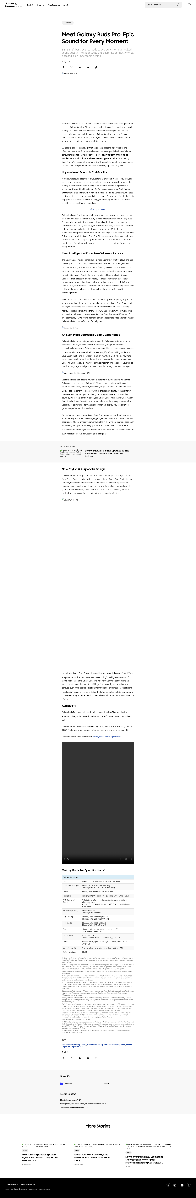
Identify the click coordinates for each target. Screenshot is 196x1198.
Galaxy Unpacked (118, 1045)
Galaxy (83, 1045)
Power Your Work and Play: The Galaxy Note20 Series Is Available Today (92, 1157)
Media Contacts (28, 1184)
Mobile (129, 1045)
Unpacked (66, 1047)
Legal (16, 1189)
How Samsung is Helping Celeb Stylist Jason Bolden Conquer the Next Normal (40, 1157)
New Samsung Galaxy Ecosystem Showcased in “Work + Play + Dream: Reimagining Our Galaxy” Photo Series (144, 1159)
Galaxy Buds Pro (104, 1045)
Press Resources (54, 5)
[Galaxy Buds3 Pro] (98, 209)
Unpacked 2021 (77, 1047)
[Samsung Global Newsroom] (189, 5)
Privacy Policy (9, 1189)
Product (30, 5)
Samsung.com (11, 1184)
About (66, 5)
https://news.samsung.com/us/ (107, 737)
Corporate (40, 5)
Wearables (68, 22)
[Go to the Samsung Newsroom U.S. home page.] (14, 5)
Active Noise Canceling (71, 1045)
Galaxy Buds (92, 1045)
